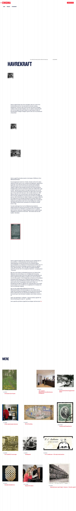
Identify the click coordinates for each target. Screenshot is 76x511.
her (41, 301)
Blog (4, 6)
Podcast (8, 6)
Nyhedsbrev (14, 6)
